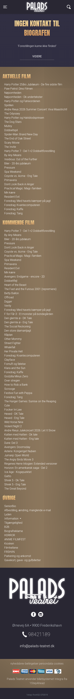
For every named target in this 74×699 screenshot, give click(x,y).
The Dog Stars (13, 122)
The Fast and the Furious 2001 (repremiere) (30, 289)
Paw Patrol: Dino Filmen (18, 88)
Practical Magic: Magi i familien (22, 188)
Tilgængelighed (13, 522)
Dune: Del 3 (11, 443)
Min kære (9, 192)
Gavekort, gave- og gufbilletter (22, 560)
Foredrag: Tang (13, 213)
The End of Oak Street (17, 138)
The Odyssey (12, 113)
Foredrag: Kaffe (13, 209)
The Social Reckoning (17, 326)
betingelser (31, 663)
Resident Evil (11, 196)
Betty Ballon (11, 293)
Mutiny (8, 126)
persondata (46, 663)
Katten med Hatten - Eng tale (21, 438)
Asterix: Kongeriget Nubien (20, 451)
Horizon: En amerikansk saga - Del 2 (25, 467)
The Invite (10, 146)
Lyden (7, 514)
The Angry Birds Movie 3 (18, 459)
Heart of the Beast (15, 285)
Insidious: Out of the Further (20, 159)
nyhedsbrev (17, 663)
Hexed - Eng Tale (14, 418)
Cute (7, 405)
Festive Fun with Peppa (18, 393)
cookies (59, 663)
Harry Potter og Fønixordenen (22, 101)
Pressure (9, 167)
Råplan (8, 334)
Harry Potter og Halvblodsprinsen (24, 117)
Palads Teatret (37, 5)
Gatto (7, 476)
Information (11, 518)
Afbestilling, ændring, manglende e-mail (27, 510)
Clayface (9, 359)
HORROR (9, 535)
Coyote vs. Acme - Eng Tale (21, 176)
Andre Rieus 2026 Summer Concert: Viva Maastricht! (35, 109)
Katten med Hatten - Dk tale (21, 434)
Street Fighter (12, 343)
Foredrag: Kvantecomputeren (22, 205)
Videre (37, 56)
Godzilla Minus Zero (16, 376)
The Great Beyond (15, 488)
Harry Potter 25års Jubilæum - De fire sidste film (33, 84)
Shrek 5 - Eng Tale (15, 484)
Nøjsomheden (12, 92)
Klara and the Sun (14, 368)
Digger (8, 301)
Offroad (9, 297)
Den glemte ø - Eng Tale (18, 322)
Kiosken (9, 543)
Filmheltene (11, 547)
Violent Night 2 (13, 426)
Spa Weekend (12, 171)
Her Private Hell (13, 351)
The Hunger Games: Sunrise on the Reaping (30, 401)
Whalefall (9, 347)
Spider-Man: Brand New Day (21, 134)
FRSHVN (9, 551)
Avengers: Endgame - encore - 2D (24, 276)
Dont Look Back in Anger (19, 184)
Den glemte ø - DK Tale (18, 318)
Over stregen (12, 380)
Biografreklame (13, 531)
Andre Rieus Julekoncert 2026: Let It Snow (29, 430)
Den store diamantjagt (17, 330)
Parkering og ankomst (17, 556)
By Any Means (12, 155)
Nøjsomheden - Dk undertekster (23, 97)
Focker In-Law (13, 409)
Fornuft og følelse (15, 364)
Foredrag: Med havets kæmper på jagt (27, 201)
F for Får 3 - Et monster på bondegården (28, 314)
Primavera (10, 180)
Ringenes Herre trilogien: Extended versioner (30, 463)
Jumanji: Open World (16, 455)
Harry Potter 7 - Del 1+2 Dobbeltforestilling (29, 151)
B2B (6, 527)
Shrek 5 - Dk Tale (14, 480)
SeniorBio (10, 506)
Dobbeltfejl (10, 280)
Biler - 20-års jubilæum (17, 163)
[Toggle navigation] (69, 7)
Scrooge (9, 388)
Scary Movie (11, 142)
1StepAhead (37, 683)
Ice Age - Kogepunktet (17, 472)
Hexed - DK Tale (13, 413)
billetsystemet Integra (50, 679)
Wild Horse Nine (13, 422)
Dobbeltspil (11, 130)
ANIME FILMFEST (15, 539)
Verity (7, 305)
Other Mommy (13, 339)
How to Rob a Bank (16, 384)
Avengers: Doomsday (17, 447)
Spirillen (8, 105)
